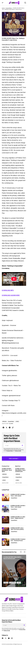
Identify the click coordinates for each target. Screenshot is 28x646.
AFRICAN (4, 421)
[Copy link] (12, 427)
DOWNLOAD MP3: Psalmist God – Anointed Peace (17, 539)
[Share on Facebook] (3, 427)
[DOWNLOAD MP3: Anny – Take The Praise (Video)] (5, 531)
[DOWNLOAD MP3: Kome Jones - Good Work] (8, 474)
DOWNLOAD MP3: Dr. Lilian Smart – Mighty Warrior (17, 517)
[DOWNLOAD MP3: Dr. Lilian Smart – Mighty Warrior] (5, 519)
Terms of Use (18, 450)
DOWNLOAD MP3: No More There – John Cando (17, 495)
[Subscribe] (22, 445)
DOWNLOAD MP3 (8, 290)
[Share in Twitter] (6, 427)
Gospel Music (9, 8)
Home (3, 8)
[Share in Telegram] (9, 427)
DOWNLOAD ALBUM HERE (11, 295)
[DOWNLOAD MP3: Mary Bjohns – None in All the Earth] (14, 571)
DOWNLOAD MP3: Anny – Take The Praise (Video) (17, 528)
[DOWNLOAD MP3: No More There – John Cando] (5, 497)
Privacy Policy (10, 450)
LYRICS (17, 421)
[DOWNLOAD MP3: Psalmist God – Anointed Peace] (5, 542)
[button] (3, 3)
